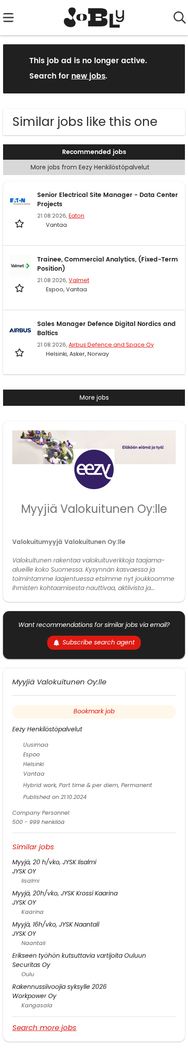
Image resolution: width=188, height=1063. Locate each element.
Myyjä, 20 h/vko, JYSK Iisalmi (54, 862)
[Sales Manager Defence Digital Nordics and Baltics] (20, 330)
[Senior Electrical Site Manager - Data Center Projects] (20, 201)
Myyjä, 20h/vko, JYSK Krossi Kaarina (65, 893)
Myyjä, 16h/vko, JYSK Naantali (55, 924)
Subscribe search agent (99, 642)
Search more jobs (44, 1027)
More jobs (94, 397)
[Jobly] (94, 17)
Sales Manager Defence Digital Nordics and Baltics (106, 328)
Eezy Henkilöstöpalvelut (47, 729)
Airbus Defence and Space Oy (111, 344)
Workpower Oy (34, 995)
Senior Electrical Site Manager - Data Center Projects (107, 199)
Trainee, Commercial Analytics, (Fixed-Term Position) (107, 264)
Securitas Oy (31, 964)
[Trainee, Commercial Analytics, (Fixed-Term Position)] (20, 266)
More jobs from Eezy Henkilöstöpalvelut (90, 167)
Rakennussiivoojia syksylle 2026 (59, 986)
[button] (171, 68)
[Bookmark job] (20, 223)
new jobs (88, 76)
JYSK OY (24, 871)
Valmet (79, 280)
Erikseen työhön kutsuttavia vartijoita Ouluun (79, 955)
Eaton (76, 215)
